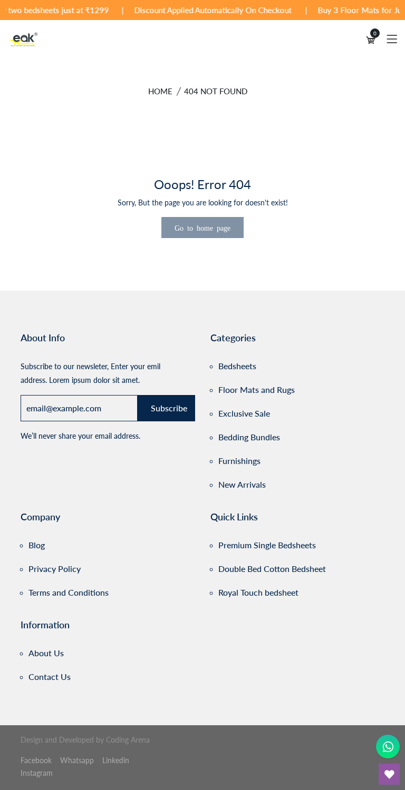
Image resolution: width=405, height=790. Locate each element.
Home (160, 91)
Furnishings (239, 461)
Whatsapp (78, 760)
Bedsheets (237, 366)
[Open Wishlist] (389, 774)
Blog (36, 545)
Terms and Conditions (68, 592)
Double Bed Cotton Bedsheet (272, 569)
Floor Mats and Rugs (256, 389)
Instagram (37, 772)
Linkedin (115, 760)
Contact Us (49, 676)
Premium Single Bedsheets (267, 545)
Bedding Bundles (249, 437)
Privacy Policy (54, 569)
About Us (46, 653)
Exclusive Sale (244, 413)
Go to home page (202, 227)
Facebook (37, 760)
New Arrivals (242, 484)
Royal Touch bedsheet (258, 592)
